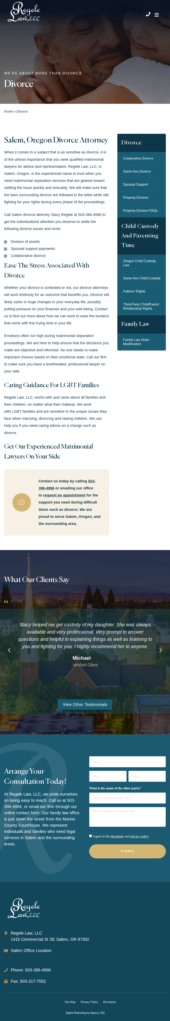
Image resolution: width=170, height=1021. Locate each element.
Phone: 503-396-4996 (31, 970)
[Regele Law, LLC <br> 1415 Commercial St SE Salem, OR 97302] (6, 933)
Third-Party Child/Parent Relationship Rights (141, 306)
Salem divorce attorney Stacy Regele (42, 215)
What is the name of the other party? (115, 788)
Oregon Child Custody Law (139, 263)
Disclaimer (109, 1002)
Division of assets (25, 242)
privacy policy (139, 836)
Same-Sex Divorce (137, 171)
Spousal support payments (33, 249)
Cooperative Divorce (138, 158)
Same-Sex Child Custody (141, 278)
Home (8, 111)
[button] (156, 14)
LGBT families (23, 411)
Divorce (131, 143)
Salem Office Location (31, 950)
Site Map (70, 1002)
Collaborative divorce (28, 256)
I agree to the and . (122, 836)
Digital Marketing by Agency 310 (85, 1012)
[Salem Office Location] (6, 950)
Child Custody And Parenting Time (140, 236)
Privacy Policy (89, 1002)
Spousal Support (135, 184)
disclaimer (117, 836)
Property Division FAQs (140, 210)
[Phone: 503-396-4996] (6, 970)
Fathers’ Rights (134, 291)
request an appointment (64, 495)
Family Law (135, 324)
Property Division (135, 197)
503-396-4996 (89, 215)
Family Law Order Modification (136, 342)
